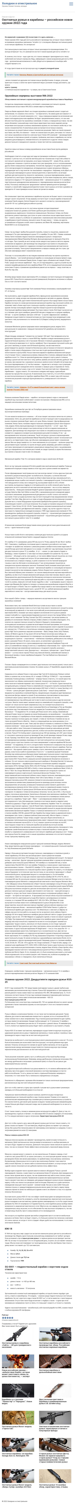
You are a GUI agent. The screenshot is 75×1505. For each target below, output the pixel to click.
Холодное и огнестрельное (19, 3)
